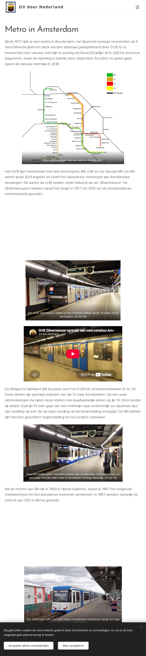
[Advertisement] (73, 228)
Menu (137, 7)
